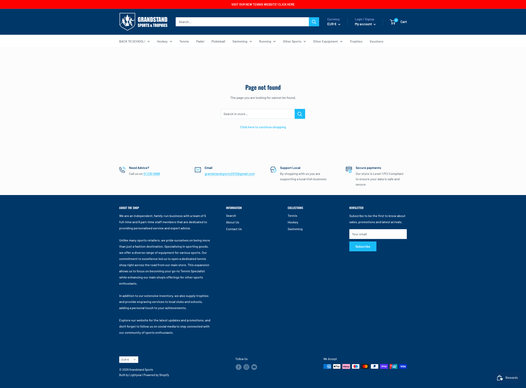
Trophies (356, 41)
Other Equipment (325, 41)
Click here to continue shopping (263, 127)
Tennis (184, 41)
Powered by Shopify (156, 375)
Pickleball (218, 41)
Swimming (239, 41)
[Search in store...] (300, 114)
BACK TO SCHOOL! (132, 41)
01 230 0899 (151, 174)
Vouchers (376, 41)
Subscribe (362, 246)
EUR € (125, 359)
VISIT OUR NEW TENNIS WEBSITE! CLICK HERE (263, 4)
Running (265, 41)
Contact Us (234, 229)
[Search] (314, 21)
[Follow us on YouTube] (254, 367)
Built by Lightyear (130, 375)
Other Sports (292, 41)
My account (364, 24)
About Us (232, 222)
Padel (200, 41)
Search (231, 215)
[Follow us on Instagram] (246, 367)
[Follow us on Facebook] (238, 367)
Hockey (162, 41)
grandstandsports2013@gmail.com (230, 174)
